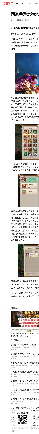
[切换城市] (32, 3)
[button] (18, 3)
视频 (36, 3)
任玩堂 (26, 20)
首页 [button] (34, 411)
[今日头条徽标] (8, 3)
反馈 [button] (34, 418)
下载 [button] (34, 424)
